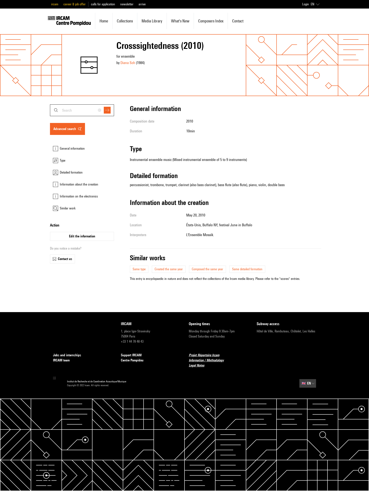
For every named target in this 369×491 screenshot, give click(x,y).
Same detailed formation (247, 269)
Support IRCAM (131, 355)
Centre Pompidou (132, 360)
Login (305, 4)
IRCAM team (61, 360)
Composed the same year (207, 269)
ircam (54, 4)
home (104, 21)
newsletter (126, 4)
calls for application (103, 4)
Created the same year (169, 269)
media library (152, 21)
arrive (142, 4)
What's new (180, 21)
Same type (139, 269)
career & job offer (74, 4)
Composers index (210, 21)
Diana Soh (127, 62)
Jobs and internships (67, 355)
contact (237, 21)
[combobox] (82, 110)
